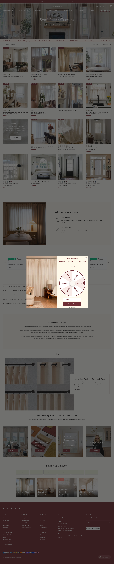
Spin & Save (72, 304)
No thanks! (72, 307)
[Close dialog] (86, 257)
